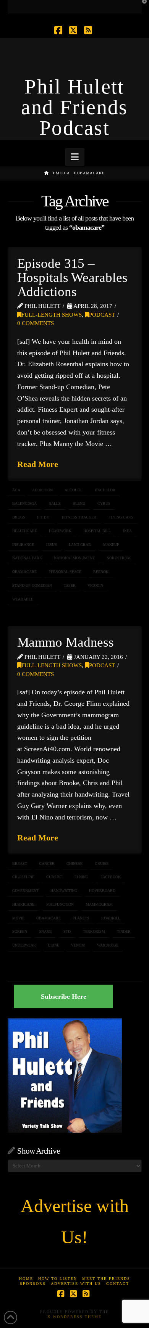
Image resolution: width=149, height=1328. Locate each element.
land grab (80, 544)
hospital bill (97, 531)
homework (60, 531)
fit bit (43, 517)
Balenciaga (24, 503)
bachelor (105, 490)
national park (27, 558)
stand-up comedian (32, 585)
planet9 (81, 918)
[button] (74, 157)
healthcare (24, 531)
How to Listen (57, 1278)
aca (16, 490)
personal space (65, 572)
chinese (74, 863)
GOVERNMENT (25, 891)
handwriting (63, 891)
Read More (37, 464)
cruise (102, 863)
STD (67, 931)
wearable (22, 599)
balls (55, 503)
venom (78, 945)
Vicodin (95, 585)
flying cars (121, 517)
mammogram (99, 904)
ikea (127, 531)
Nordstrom (119, 558)
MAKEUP (111, 544)
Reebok (101, 572)
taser (70, 585)
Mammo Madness (65, 642)
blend (79, 503)
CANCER (47, 863)
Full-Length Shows (51, 315)
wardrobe (107, 945)
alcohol (74, 490)
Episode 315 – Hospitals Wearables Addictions (72, 277)
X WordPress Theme (74, 1317)
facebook (110, 877)
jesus (51, 544)
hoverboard (102, 891)
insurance (23, 544)
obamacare (24, 572)
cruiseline (23, 877)
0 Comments (35, 323)
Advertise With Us (76, 1283)
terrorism (94, 931)
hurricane (23, 904)
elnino (81, 877)
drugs (18, 517)
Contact (117, 1283)
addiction (42, 490)
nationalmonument (74, 558)
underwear (24, 945)
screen (19, 931)
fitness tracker (79, 517)
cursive (54, 877)
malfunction (60, 904)
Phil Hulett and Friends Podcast (74, 107)
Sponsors (33, 1283)
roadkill (110, 918)
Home (26, 1278)
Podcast (102, 315)
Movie (18, 918)
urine (53, 945)
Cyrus (103, 503)
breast (19, 863)
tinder (124, 931)
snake (45, 931)
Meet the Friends (106, 1278)
